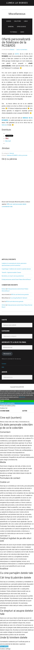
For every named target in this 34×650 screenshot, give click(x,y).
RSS (3, 367)
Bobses (4, 289)
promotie (24, 155)
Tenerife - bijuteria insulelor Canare (11, 272)
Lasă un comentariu (21, 49)
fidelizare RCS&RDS (12, 155)
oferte (20, 155)
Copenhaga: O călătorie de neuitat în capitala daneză (16, 269)
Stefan (4, 305)
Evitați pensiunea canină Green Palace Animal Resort (16, 279)
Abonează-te (7, 353)
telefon (17, 54)
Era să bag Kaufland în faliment (18, 298)
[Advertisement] (17, 237)
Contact (4, 363)
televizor (4, 125)
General (12, 153)
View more (22, 397)
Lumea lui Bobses (17, 3)
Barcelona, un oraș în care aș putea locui (13, 276)
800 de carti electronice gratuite (20, 294)
